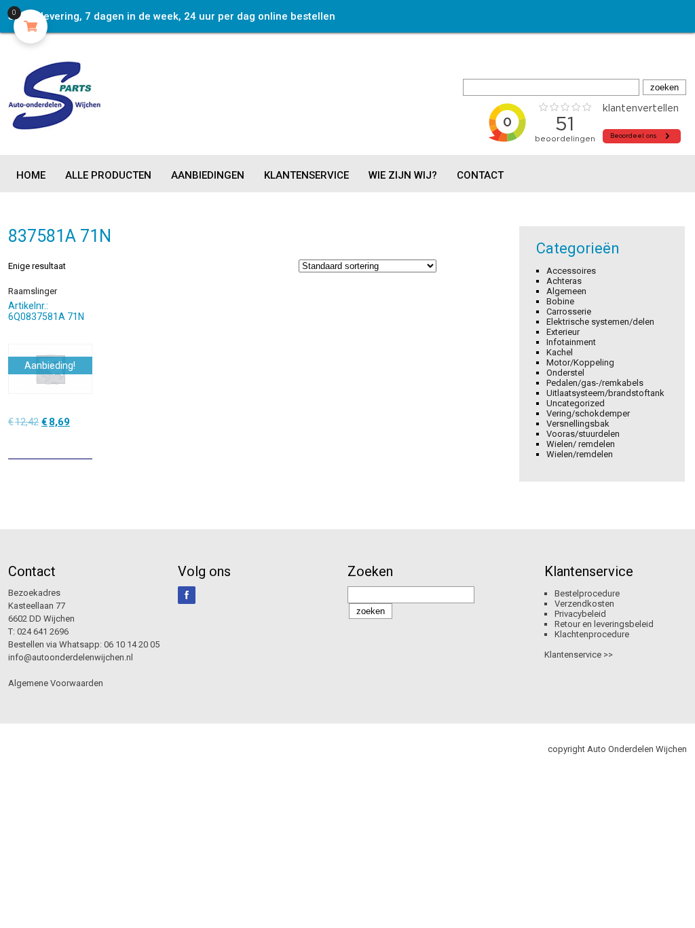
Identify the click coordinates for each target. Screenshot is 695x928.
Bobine (560, 301)
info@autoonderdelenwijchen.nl (70, 657)
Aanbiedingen (207, 175)
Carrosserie (568, 311)
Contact (480, 175)
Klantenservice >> (578, 654)
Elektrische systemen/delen (600, 322)
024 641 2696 (43, 631)
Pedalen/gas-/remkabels (594, 383)
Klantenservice (306, 175)
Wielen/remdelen (579, 454)
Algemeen (566, 291)
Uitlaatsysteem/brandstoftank (605, 393)
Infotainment (571, 342)
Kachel (559, 352)
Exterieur (563, 332)
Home (30, 175)
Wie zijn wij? (403, 175)
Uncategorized (575, 403)
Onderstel (565, 373)
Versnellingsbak (577, 423)
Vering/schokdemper (588, 413)
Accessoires (571, 271)
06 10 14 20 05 (131, 644)
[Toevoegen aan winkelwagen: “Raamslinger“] (83, 443)
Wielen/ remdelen (580, 444)
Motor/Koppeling (580, 362)
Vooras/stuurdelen (583, 434)
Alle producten (108, 175)
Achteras (564, 281)
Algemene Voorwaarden (55, 683)
